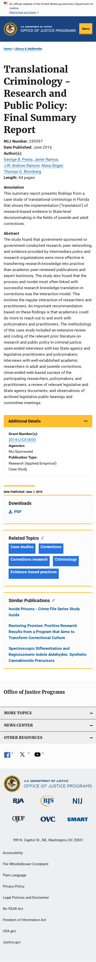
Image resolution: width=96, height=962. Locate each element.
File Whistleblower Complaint (25, 864)
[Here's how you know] (48, 8)
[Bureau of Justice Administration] (18, 804)
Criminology (66, 559)
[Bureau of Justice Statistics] (47, 807)
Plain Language (14, 875)
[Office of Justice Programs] (10, 29)
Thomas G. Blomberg (22, 171)
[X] (24, 756)
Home (8, 48)
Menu (85, 28)
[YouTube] (39, 756)
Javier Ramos (46, 159)
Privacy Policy (13, 886)
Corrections (51, 546)
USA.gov (9, 931)
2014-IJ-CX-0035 (22, 439)
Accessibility (13, 853)
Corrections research (29, 559)
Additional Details (24, 421)
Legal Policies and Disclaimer (26, 897)
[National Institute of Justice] (77, 804)
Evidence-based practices (33, 572)
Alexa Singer (52, 165)
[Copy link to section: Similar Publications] (52, 600)
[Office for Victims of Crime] (48, 822)
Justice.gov (12, 942)
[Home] (48, 29)
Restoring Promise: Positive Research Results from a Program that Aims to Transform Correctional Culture (43, 631)
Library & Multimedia (28, 48)
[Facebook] (9, 756)
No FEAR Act (13, 909)
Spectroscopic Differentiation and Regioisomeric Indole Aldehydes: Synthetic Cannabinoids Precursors (48, 654)
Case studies (22, 546)
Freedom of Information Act (24, 920)
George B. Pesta (18, 159)
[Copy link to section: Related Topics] (41, 537)
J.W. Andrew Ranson (21, 165)
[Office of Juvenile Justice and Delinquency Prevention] (18, 823)
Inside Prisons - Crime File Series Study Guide (44, 612)
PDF (17, 511)
